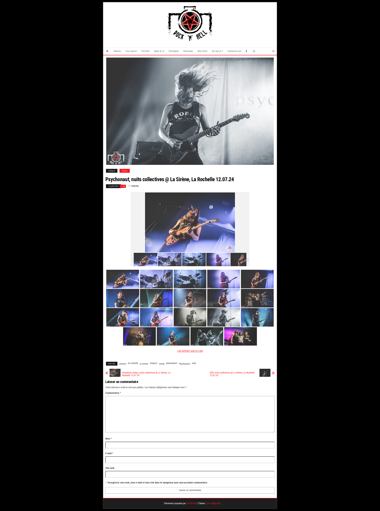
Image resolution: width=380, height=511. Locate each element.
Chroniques (174, 51)
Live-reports (131, 51)
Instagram (254, 51)
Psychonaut (184, 363)
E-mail (109, 453)
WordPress (191, 503)
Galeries (117, 51)
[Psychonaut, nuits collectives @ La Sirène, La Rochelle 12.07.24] (145, 259)
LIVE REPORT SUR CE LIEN (190, 351)
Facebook (247, 51)
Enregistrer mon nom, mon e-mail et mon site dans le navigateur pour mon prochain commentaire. (158, 482)
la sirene (144, 363)
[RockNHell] (107, 51)
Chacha (135, 186)
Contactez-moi (234, 51)
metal (161, 363)
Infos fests (202, 51)
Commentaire (113, 393)
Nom (108, 438)
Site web (109, 468)
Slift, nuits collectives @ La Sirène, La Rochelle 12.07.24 (232, 374)
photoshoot (171, 363)
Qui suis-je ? (217, 51)
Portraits (145, 51)
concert (122, 363)
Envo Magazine (214, 503)
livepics (153, 363)
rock (194, 363)
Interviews (188, 51)
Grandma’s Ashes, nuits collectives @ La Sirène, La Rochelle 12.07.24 (146, 374)
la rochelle (133, 363)
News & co (159, 51)
